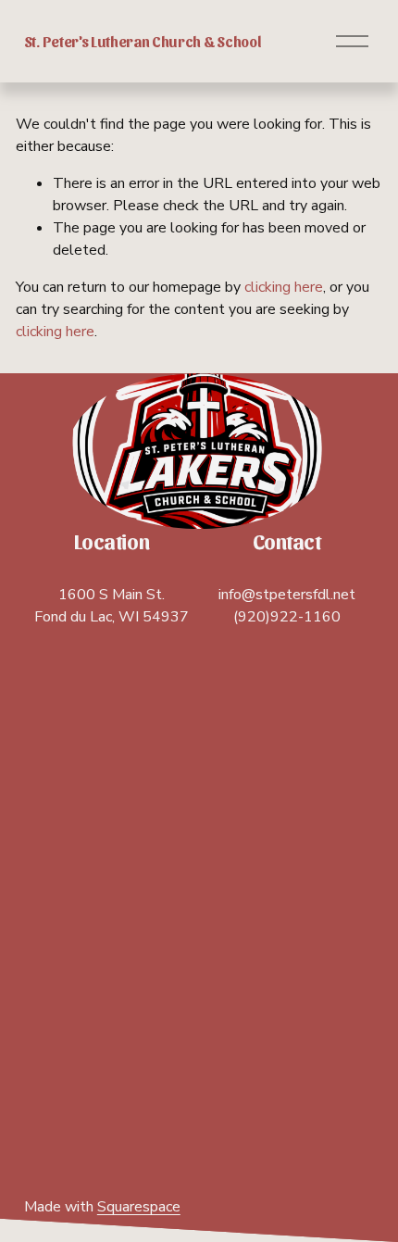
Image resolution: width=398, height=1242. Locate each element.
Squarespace (138, 1207)
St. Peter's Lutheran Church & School (142, 41)
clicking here (283, 287)
